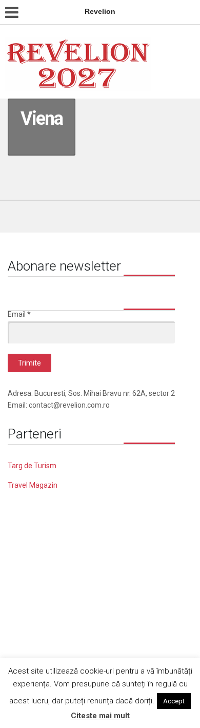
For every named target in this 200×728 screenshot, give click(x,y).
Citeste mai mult (100, 715)
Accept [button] (174, 701)
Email (19, 314)
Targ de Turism (32, 466)
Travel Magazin (32, 485)
